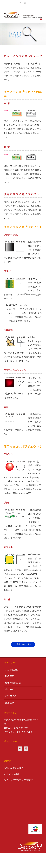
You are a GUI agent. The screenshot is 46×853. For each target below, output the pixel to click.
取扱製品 (9, 676)
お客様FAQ (10, 696)
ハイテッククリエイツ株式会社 (19, 780)
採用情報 (9, 702)
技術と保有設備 (13, 683)
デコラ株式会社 (11, 774)
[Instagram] (26, 748)
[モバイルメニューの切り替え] (41, 19)
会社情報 (9, 689)
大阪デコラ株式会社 (14, 768)
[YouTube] (20, 748)
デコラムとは (11, 670)
